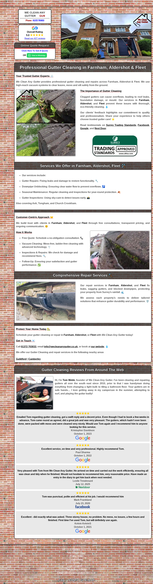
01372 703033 (38, 20)
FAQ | (63, 580)
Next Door (100, 128)
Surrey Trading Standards (121, 125)
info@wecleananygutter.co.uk (61, 346)
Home (27, 2)
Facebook (143, 125)
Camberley (34, 359)
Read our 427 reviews (35, 38)
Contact (121, 2)
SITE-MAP (87, 580)
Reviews (64, 2)
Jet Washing (83, 2)
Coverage (46, 2)
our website (97, 346)
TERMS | (73, 580)
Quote (102, 2)
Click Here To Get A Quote (35, 51)
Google (84, 128)
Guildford (21, 359)
